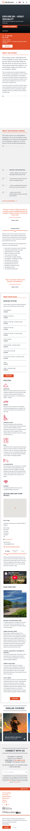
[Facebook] (2, 804)
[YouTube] (6, 804)
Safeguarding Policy (6, 796)
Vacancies (4, 800)
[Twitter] (4, 804)
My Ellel (10, 780)
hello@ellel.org (19, 760)
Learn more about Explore (8, 201)
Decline (15, 827)
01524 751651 (6, 542)
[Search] (16, 2)
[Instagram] (8, 804)
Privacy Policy (17, 782)
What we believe (6, 798)
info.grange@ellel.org (8, 544)
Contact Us (4, 802)
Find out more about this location (11, 547)
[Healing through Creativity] (24, 739)
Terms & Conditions (6, 793)
